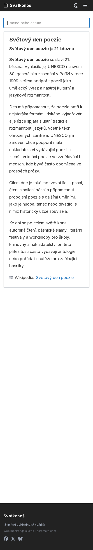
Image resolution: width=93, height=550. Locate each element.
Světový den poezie (55, 277)
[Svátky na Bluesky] (20, 538)
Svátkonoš (20, 5)
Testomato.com (45, 531)
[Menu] (85, 5)
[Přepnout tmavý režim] (76, 5)
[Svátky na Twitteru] (13, 538)
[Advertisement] (46, 339)
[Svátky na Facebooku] (6, 538)
